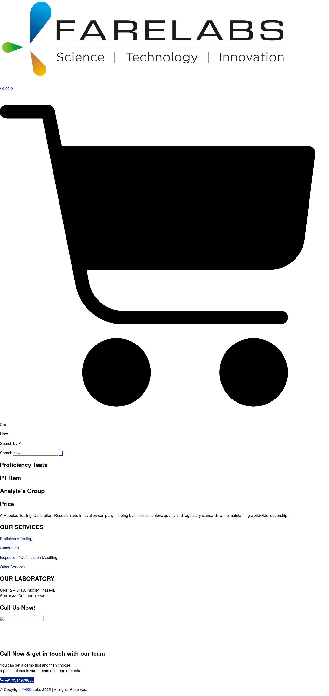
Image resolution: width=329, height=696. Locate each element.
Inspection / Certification (21, 557)
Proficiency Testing (16, 538)
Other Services (12, 566)
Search (6, 452)
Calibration (9, 548)
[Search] (61, 453)
